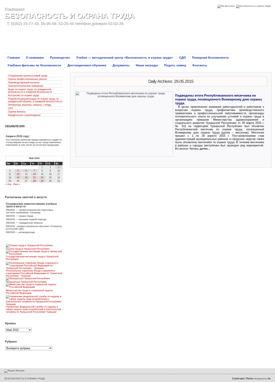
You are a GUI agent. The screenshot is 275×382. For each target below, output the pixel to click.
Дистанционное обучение (86, 65)
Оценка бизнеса (17, 111)
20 (26, 177)
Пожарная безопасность (210, 57)
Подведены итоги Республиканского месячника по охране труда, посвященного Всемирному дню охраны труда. (218, 99)
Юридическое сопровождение (24, 115)
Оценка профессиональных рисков (27, 79)
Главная (14, 57)
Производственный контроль (24, 82)
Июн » (16, 184)
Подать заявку (175, 65)
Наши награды (147, 65)
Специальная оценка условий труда (27, 75)
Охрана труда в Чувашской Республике (27, 248)
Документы (121, 65)
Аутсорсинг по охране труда (23, 95)
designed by (251, 378)
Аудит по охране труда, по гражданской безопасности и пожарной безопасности (30, 90)
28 (34, 181)
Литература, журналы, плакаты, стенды (29, 104)
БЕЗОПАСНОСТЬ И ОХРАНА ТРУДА (69, 15)
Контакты (199, 65)
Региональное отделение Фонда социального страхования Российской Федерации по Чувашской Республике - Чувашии (34, 273)
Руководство (60, 57)
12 (18, 174)
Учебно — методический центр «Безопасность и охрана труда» (124, 57)
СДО (182, 57)
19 (18, 177)
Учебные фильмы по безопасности (34, 65)
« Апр (8, 184)
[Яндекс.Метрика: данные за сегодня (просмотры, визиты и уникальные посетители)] (14, 371)
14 (34, 174)
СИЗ (10, 108)
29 (42, 181)
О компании (35, 57)
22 (42, 177)
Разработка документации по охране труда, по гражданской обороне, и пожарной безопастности (35, 100)
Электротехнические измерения (25, 86)
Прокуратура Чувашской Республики (26, 281)
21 (34, 177)
